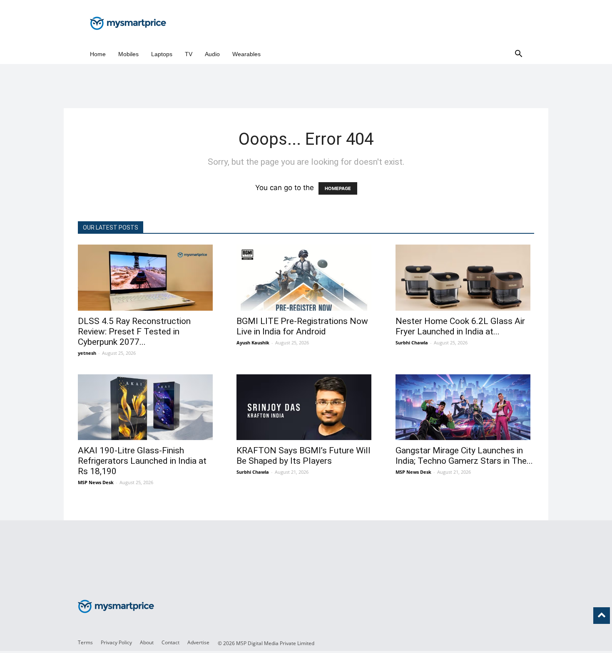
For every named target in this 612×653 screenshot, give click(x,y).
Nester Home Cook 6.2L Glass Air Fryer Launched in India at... (460, 326)
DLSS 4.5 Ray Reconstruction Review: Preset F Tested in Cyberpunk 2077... (134, 331)
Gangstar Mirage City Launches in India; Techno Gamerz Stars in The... (464, 455)
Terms (85, 642)
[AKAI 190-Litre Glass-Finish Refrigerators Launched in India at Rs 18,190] (147, 407)
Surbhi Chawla (412, 342)
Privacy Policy (116, 642)
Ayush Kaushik (252, 342)
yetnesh (87, 353)
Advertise (198, 642)
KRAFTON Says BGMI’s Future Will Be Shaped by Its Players (303, 455)
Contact (170, 642)
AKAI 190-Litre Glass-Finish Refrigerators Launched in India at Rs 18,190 (142, 460)
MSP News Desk (96, 482)
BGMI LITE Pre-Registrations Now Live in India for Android (302, 326)
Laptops (161, 54)
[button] (518, 54)
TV (188, 54)
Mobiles (128, 54)
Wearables (246, 54)
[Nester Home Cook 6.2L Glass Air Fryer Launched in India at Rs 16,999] (465, 278)
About (147, 642)
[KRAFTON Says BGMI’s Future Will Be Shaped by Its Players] (305, 407)
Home (98, 54)
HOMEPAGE (338, 188)
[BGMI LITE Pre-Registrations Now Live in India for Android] (305, 278)
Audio (212, 54)
